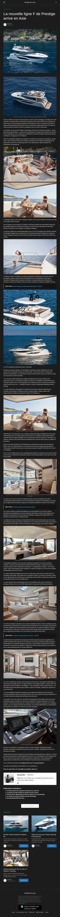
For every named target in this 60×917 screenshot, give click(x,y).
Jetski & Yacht (6, 9)
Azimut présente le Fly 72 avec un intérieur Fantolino (15, 870)
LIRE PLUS (23, 845)
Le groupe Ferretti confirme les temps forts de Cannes (23, 792)
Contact (46, 912)
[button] (4, 2)
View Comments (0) (29, 806)
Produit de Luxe (30, 2)
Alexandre (9, 23)
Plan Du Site (31, 912)
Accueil (13, 912)
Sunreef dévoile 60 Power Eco (15, 798)
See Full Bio (38, 780)
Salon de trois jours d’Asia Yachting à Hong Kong (44, 835)
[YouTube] (18, 783)
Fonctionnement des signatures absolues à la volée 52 (23, 790)
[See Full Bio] (43, 780)
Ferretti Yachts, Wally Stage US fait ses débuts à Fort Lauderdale (26, 794)
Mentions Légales (39, 912)
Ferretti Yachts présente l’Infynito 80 (14, 835)
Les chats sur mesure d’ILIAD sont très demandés (21, 796)
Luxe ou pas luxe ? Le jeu (21, 912)
